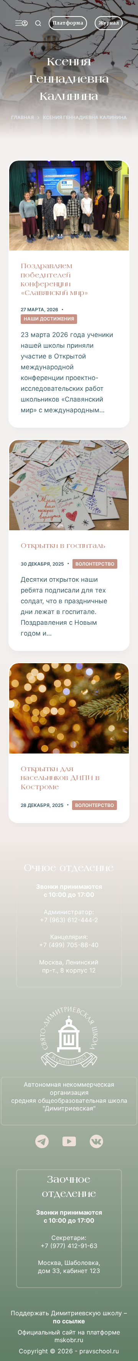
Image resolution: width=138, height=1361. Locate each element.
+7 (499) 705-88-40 (69, 945)
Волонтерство (95, 564)
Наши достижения (49, 319)
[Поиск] (38, 23)
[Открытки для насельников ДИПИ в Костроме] (69, 708)
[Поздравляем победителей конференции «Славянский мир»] (69, 206)
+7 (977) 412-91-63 (69, 1246)
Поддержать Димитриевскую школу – (69, 1317)
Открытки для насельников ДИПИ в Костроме (60, 778)
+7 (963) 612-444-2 (69, 920)
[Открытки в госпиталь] (69, 485)
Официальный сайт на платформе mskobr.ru (69, 1336)
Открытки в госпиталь (63, 546)
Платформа (68, 23)
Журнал (109, 23)
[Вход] (25, 23)
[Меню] (18, 23)
